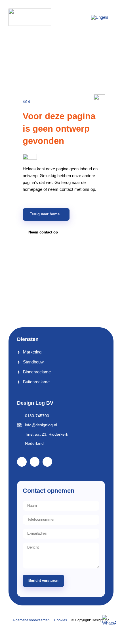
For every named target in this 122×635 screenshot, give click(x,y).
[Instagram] (47, 462)
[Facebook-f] (22, 462)
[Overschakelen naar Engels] (99, 17)
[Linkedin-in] (34, 462)
